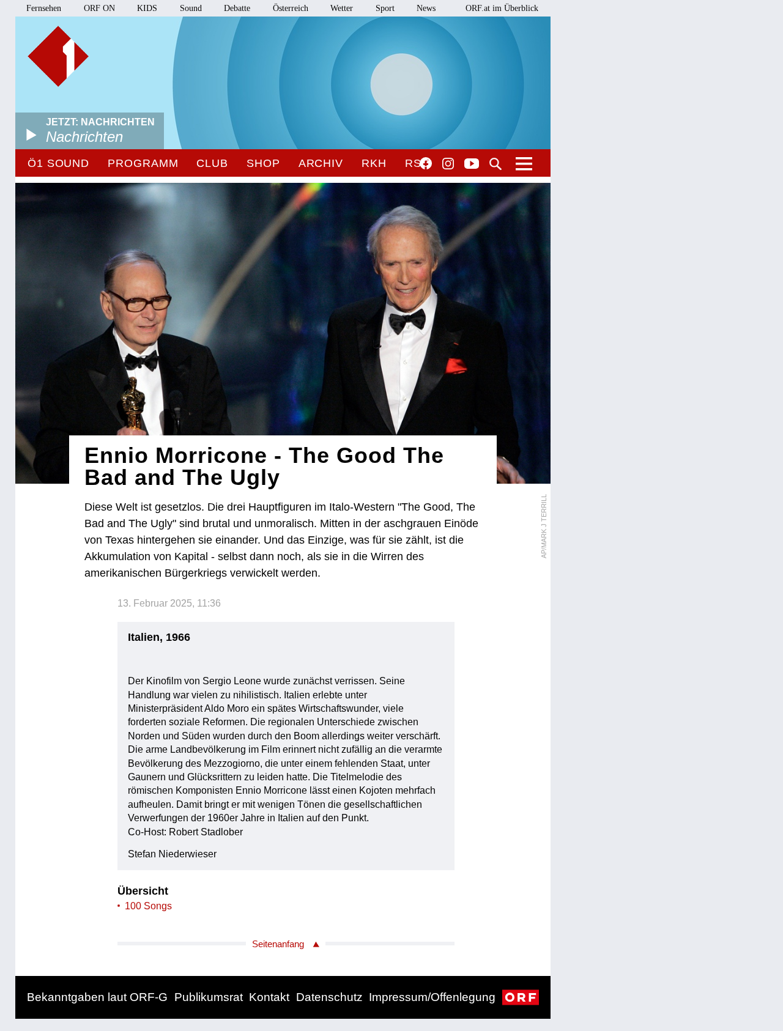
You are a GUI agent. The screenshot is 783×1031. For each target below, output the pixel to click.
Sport (385, 8)
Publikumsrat (208, 997)
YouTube (471, 164)
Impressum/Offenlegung (432, 997)
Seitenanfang (278, 944)
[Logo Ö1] (58, 56)
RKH (374, 163)
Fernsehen (43, 8)
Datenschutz (329, 997)
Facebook (426, 163)
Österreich (290, 8)
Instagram (448, 164)
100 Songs (148, 906)
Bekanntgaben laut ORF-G (97, 997)
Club (212, 163)
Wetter (341, 8)
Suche (495, 164)
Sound (191, 8)
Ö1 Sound (58, 163)
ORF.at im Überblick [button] (502, 8)
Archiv (321, 163)
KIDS (147, 8)
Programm (143, 163)
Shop (263, 163)
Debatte (237, 8)
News (426, 8)
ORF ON (99, 8)
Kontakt (269, 997)
